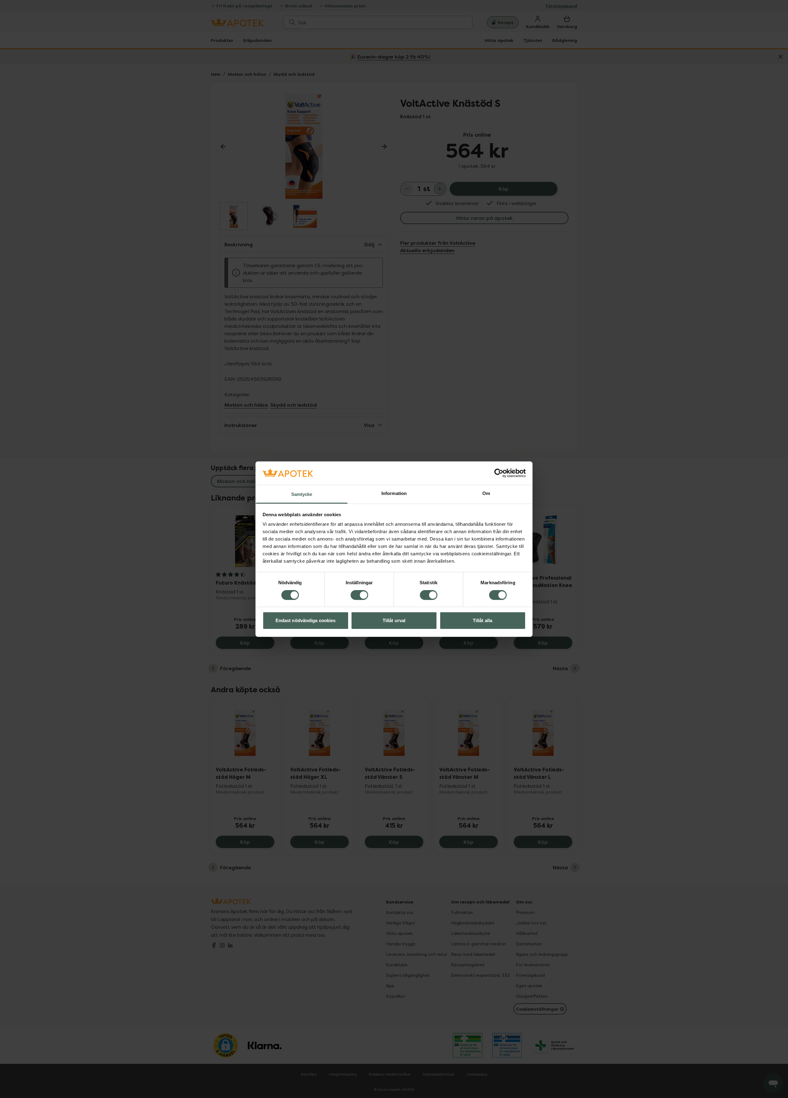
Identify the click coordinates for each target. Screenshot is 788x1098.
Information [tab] (394, 493)
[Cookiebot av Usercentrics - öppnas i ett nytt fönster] (499, 473)
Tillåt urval (394, 620)
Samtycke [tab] (301, 494)
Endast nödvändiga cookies (305, 620)
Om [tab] (486, 493)
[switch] (359, 595)
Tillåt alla (482, 620)
